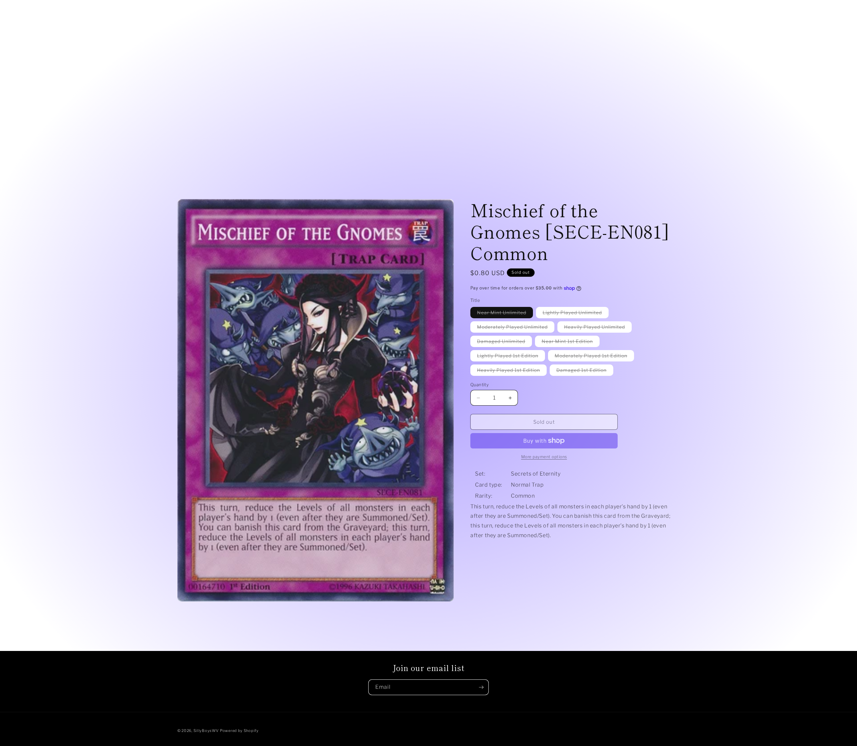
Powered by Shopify (239, 730)
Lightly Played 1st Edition (511, 356)
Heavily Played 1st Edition (512, 371)
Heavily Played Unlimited (598, 328)
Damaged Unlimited (504, 342)
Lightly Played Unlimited (576, 313)
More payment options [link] (544, 456)
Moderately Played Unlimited (515, 328)
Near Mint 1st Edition (571, 342)
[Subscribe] (481, 687)
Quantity (479, 384)
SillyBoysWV (206, 730)
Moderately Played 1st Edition (594, 356)
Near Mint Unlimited (505, 313)
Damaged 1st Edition (584, 371)
